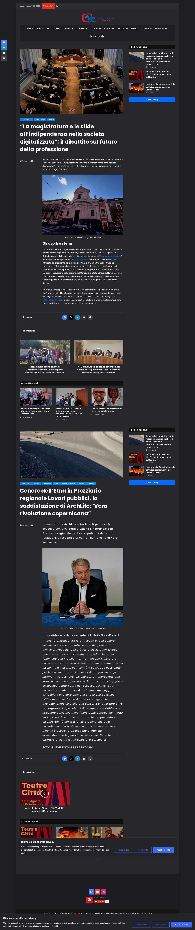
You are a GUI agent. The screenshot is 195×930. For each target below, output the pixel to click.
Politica (83, 28)
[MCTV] (97, 16)
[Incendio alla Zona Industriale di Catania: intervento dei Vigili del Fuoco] (136, 88)
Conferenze (40, 119)
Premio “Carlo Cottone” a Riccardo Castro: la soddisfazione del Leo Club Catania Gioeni (69, 412)
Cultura (121, 28)
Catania (56, 28)
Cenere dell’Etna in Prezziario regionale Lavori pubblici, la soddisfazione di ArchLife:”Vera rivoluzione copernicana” (160, 59)
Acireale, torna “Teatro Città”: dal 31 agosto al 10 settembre (158, 74)
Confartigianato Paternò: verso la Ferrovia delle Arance (107, 410)
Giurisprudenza (81, 259)
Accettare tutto (181, 924)
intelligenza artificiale (53, 300)
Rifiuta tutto (161, 924)
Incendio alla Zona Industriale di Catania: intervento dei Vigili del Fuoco (160, 87)
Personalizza (141, 924)
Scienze (145, 28)
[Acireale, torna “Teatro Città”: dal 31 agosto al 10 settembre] (136, 75)
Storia (134, 28)
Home (30, 28)
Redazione (26, 161)
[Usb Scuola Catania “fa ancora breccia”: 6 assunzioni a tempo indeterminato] (36, 397)
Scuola (108, 28)
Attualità (41, 28)
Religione (160, 28)
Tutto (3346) (152, 100)
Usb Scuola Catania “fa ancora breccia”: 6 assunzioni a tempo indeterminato (35, 411)
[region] (97, 922)
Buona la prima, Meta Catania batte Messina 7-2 (76, 6)
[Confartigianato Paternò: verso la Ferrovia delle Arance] (107, 397)
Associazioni (26, 119)
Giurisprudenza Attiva (110, 256)
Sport (95, 28)
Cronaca (68, 28)
